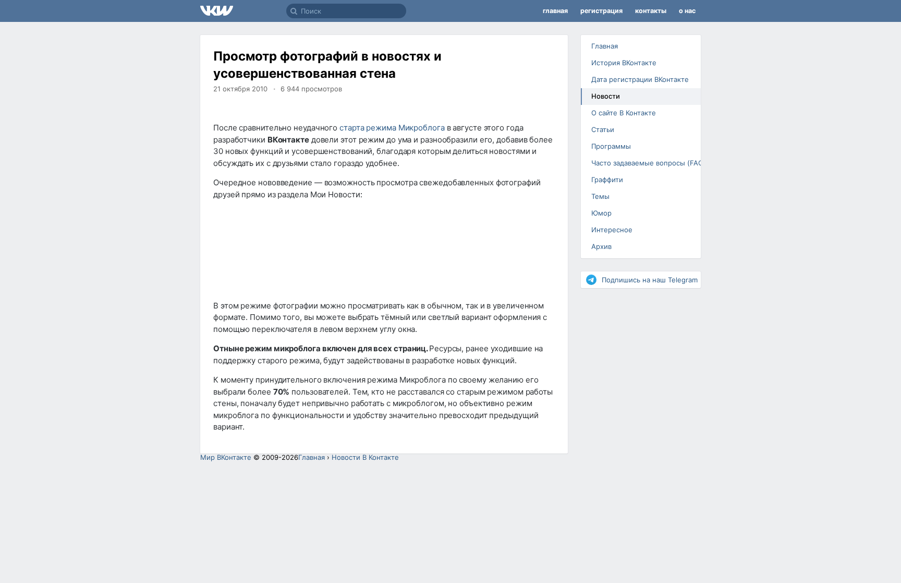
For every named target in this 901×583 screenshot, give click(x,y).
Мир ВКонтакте (225, 457)
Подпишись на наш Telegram (650, 280)
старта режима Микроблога (392, 128)
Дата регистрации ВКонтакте (640, 79)
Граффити (607, 179)
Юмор (601, 213)
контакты (650, 11)
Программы (611, 146)
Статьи (602, 129)
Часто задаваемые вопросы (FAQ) (644, 163)
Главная (604, 46)
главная (555, 11)
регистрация (601, 11)
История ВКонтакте (623, 62)
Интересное (611, 229)
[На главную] (243, 11)
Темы (600, 196)
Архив (601, 246)
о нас (687, 11)
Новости (605, 96)
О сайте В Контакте (623, 113)
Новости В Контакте (365, 457)
